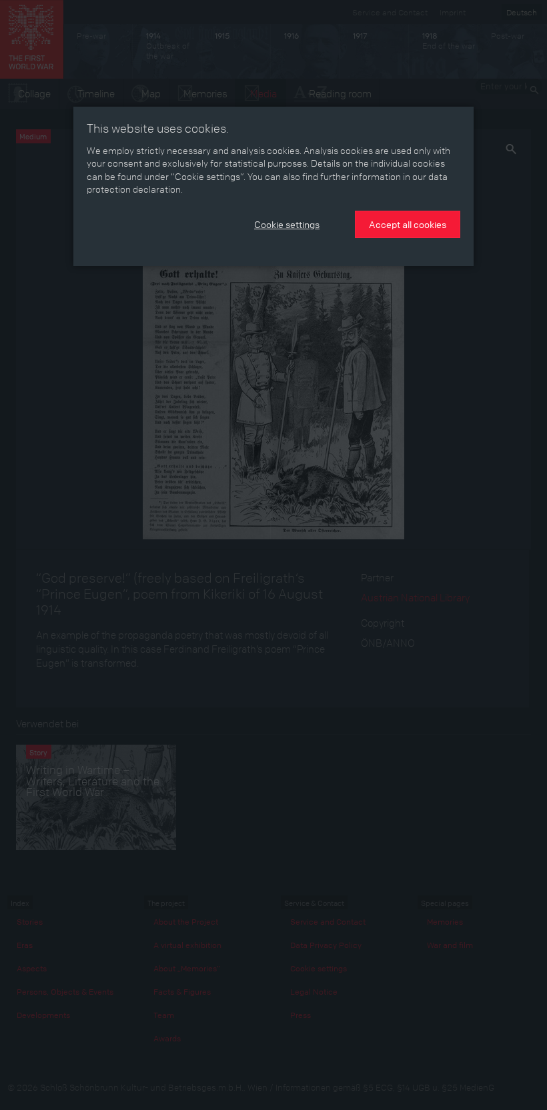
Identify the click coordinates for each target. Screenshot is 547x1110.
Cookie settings (287, 224)
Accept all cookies (407, 224)
